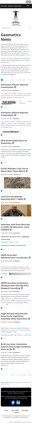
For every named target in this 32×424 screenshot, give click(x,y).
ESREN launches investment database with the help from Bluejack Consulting (15, 285)
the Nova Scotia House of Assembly (15, 330)
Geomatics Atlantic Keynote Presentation (14, 85)
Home (6, 410)
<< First (12, 80)
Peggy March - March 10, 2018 (10, 242)
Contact (16, 412)
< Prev (14, 80)
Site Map (25, 410)
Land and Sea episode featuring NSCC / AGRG (12, 197)
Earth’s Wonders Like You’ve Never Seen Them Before (14, 169)
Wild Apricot (18, 422)
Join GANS (4, 6)
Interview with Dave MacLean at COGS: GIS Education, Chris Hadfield (15, 227)
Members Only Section (14, 6)
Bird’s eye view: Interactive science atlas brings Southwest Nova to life (16, 347)
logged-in (3, 71)
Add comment (5, 107)
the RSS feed (26, 55)
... (26, 80)
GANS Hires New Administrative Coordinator (14, 256)
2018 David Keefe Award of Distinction (14, 141)
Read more (1, 107)
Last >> (30, 80)
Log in (28, 2)
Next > (28, 80)
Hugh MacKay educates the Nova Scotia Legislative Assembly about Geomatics (14, 316)
